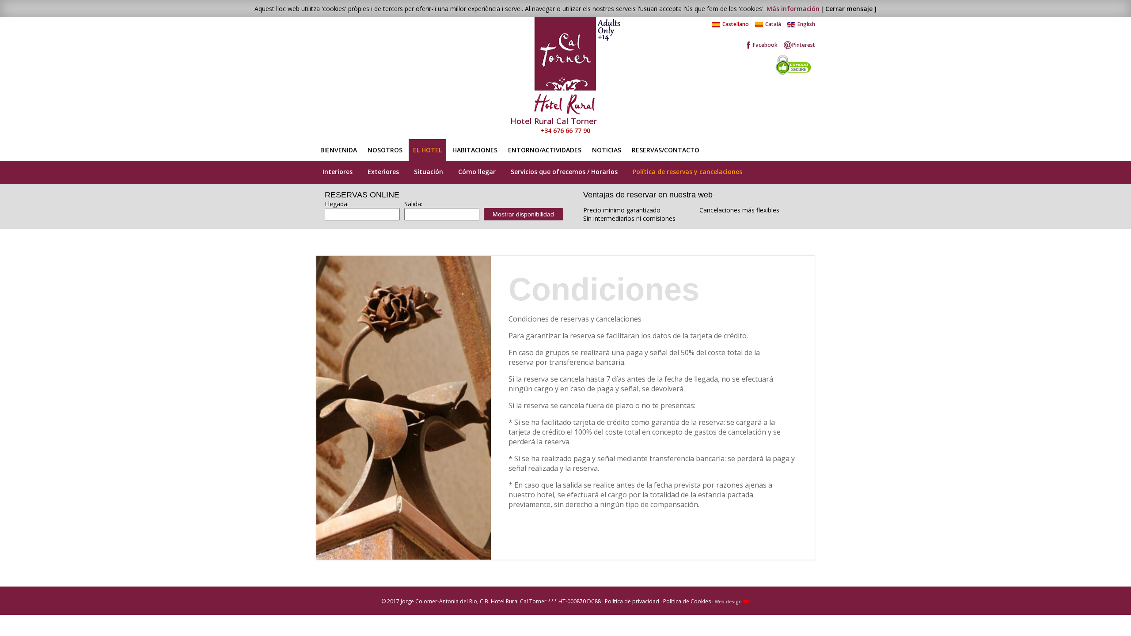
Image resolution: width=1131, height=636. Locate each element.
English (806, 24)
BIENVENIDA (338, 150)
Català (773, 24)
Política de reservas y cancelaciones (687, 171)
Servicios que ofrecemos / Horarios (564, 171)
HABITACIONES (474, 150)
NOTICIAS (606, 150)
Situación (428, 171)
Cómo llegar (477, 171)
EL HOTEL (427, 150)
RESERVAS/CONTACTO (665, 150)
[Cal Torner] (565, 66)
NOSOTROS (385, 150)
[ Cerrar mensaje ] (849, 8)
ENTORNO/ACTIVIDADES (544, 150)
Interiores (338, 171)
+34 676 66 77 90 (565, 130)
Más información (793, 8)
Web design (732, 601)
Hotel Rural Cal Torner (553, 121)
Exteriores (383, 171)
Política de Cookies (687, 601)
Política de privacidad (632, 601)
